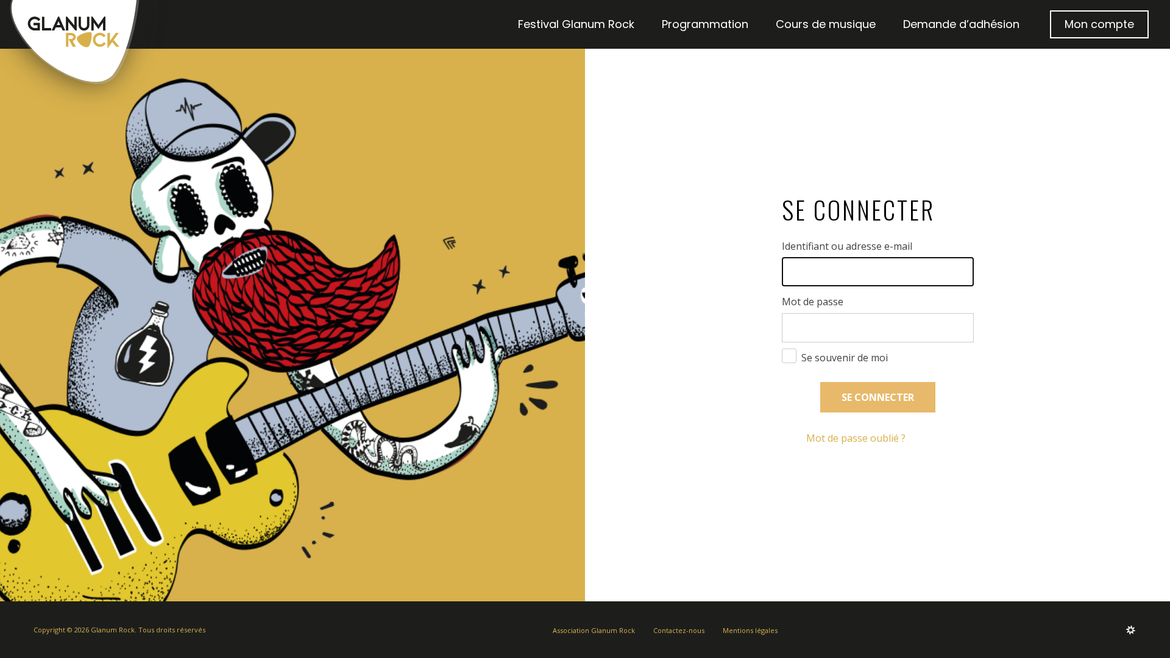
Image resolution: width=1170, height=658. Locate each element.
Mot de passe (812, 302)
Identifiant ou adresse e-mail (847, 246)
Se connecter (878, 397)
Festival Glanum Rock (576, 24)
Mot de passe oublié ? (856, 438)
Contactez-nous (678, 630)
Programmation (705, 24)
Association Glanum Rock (594, 630)
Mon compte (1099, 24)
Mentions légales (750, 630)
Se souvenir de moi (844, 357)
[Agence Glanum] (1130, 629)
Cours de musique (826, 24)
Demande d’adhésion (961, 24)
